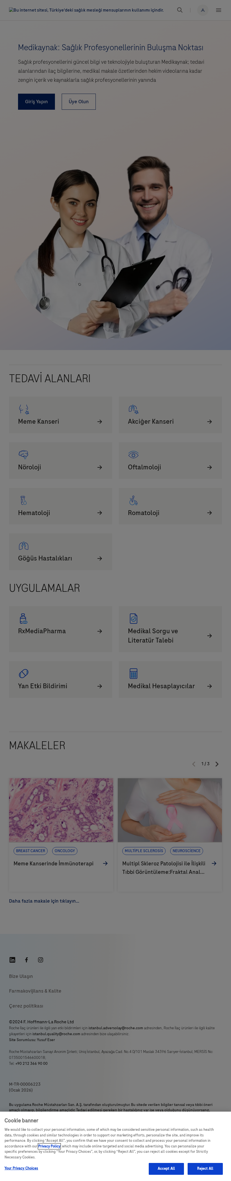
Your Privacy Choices (21, 1168)
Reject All (205, 1168)
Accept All (166, 1168)
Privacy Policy (49, 1146)
